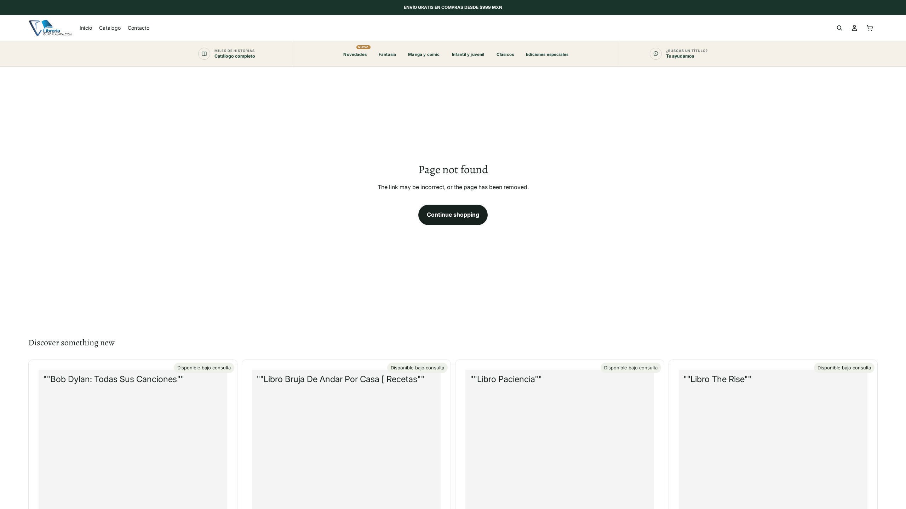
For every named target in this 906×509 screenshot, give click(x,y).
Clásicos (505, 54)
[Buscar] (839, 28)
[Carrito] (870, 28)
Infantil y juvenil (468, 54)
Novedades (355, 51)
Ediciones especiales (547, 54)
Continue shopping (453, 214)
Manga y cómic (424, 54)
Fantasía (387, 54)
